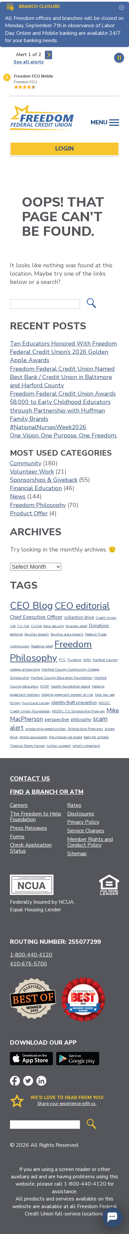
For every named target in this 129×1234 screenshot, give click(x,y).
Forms (17, 836)
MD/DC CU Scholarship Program (78, 711)
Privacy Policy (83, 822)
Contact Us (30, 779)
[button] (112, 1217)
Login (64, 149)
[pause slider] (119, 58)
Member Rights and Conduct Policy (90, 842)
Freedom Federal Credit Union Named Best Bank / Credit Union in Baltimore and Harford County (62, 377)
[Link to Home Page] (42, 118)
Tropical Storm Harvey (27, 745)
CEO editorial (82, 606)
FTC (62, 659)
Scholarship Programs (85, 728)
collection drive (79, 617)
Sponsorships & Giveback (43, 480)
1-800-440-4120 (31, 954)
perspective (57, 719)
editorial (16, 634)
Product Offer (29, 513)
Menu (100, 122)
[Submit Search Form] (91, 304)
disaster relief (76, 625)
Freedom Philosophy (38, 505)
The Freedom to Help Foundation (35, 816)
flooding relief (42, 646)
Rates (74, 805)
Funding (74, 659)
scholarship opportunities (45, 728)
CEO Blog (31, 605)
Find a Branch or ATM (46, 792)
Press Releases (28, 828)
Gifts (87, 659)
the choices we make (65, 737)
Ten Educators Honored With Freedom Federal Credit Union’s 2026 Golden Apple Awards (63, 352)
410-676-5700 (28, 963)
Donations (99, 626)
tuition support (59, 745)
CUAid (36, 625)
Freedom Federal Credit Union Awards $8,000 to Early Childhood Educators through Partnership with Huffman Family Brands (63, 406)
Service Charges (85, 830)
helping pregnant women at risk (67, 694)
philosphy (81, 719)
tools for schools (96, 737)
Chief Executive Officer (36, 617)
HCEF (44, 686)
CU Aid (23, 625)
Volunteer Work (32, 472)
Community (25, 463)
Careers (19, 805)
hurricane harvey (36, 702)
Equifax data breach (67, 634)
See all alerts (29, 62)
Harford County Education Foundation (62, 677)
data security (53, 625)
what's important (86, 745)
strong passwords (33, 737)
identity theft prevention (74, 703)
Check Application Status (31, 848)
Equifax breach (36, 634)
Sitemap (77, 853)
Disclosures (80, 813)
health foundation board (70, 686)
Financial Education (36, 488)
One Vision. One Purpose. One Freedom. (63, 435)
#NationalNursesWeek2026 (48, 427)
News (17, 496)
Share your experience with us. (67, 1104)
